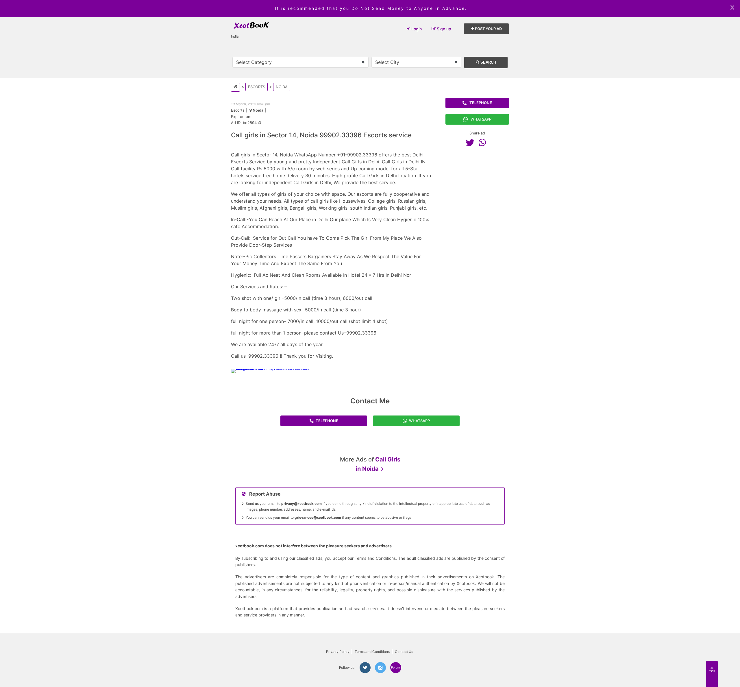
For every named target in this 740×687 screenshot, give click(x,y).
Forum (395, 667)
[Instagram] (380, 667)
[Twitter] (471, 142)
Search (487, 62)
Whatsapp (481, 119)
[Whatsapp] (483, 142)
